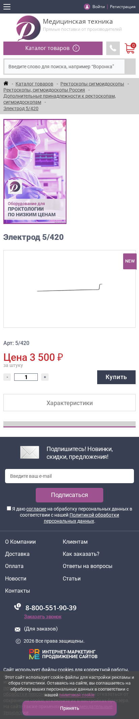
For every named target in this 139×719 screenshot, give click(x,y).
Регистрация (123, 6)
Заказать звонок (42, 617)
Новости (15, 579)
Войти (98, 6)
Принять (69, 708)
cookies (66, 669)
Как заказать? (81, 554)
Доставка (17, 554)
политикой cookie (76, 694)
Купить (116, 376)
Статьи (72, 579)
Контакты (17, 591)
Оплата (14, 566)
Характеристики (70, 402)
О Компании (20, 542)
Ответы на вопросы (87, 566)
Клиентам (75, 542)
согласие (36, 509)
